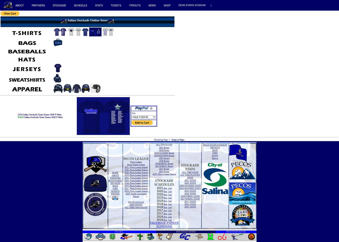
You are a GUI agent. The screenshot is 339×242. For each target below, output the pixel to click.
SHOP (167, 5)
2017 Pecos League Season (136, 186)
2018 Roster (164, 161)
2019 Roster (164, 158)
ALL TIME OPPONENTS (136, 207)
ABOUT (19, 5)
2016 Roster (164, 171)
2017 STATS (190, 201)
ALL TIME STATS (190, 172)
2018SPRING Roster (164, 163)
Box (165, 188)
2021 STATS (190, 180)
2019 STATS (190, 191)
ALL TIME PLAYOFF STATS (190, 176)
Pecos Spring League (136, 164)
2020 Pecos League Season (136, 170)
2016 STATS (190, 204)
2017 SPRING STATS (190, 199)
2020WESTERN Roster (164, 153)
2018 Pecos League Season (136, 180)
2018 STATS (190, 193)
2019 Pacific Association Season (136, 195)
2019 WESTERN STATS (190, 188)
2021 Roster (164, 147)
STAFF (215, 155)
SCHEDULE (80, 5)
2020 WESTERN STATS (190, 185)
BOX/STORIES (115, 180)
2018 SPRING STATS (190, 196)
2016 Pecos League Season (136, 191)
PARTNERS (38, 5)
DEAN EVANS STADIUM (192, 5)
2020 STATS (190, 183)
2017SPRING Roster (164, 166)
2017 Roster (164, 169)
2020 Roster (164, 150)
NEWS (152, 5)
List (170, 188)
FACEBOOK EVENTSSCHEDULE (164, 225)
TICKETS (116, 5)
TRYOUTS (135, 5)
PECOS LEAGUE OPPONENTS (136, 203)
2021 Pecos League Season (136, 167)
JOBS (115, 188)
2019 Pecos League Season (136, 175)
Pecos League (136, 162)
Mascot (215, 158)
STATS (99, 5)
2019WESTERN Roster (164, 155)
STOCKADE (59, 5)
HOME (115, 173)
